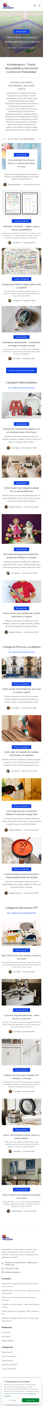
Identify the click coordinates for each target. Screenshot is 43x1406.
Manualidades (21, 31)
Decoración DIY (21, 950)
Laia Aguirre (6, 1336)
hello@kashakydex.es (13, 1272)
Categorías (7, 1347)
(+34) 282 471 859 (11, 1268)
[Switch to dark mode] (35, 5)
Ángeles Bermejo (8, 1341)
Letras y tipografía (21, 221)
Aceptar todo (30, 1400)
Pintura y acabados (21, 684)
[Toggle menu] (39, 5)
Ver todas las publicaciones (21, 387)
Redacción (7, 1327)
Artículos (6, 1278)
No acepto (12, 1400)
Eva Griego (6, 1332)
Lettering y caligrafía (9, 1365)
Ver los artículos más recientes (21, 370)
